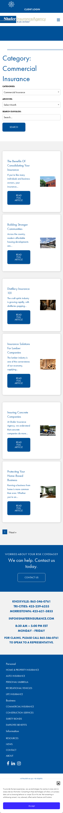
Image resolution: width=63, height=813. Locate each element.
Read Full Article (19, 198)
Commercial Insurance (20, 706)
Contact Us (31, 577)
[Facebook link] (8, 764)
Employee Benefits (16, 724)
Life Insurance (14, 694)
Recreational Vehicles (19, 688)
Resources (8, 738)
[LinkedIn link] (13, 764)
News (8, 744)
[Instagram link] (19, 764)
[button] (58, 782)
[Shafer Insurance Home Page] (23, 19)
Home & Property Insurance (22, 669)
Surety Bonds (14, 718)
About (8, 755)
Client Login (32, 9)
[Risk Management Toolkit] (11, 4)
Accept (31, 805)
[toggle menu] (58, 20)
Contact (8, 750)
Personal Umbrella (17, 682)
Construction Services (19, 712)
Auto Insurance (15, 676)
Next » (12, 532)
